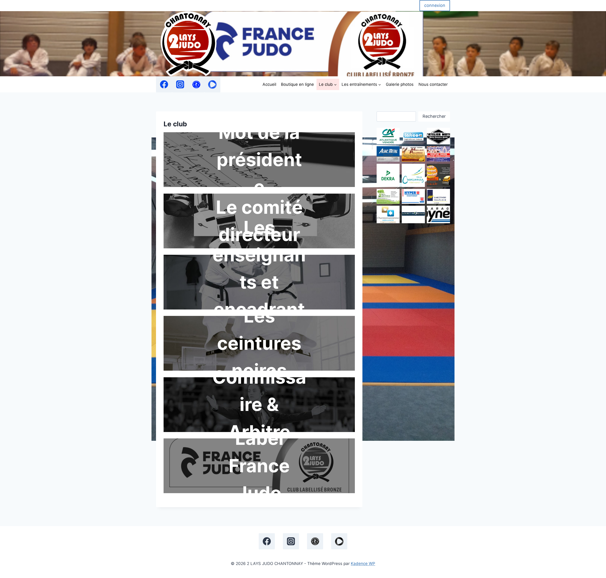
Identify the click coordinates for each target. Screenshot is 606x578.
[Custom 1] (196, 84)
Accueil (269, 84)
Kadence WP (363, 563)
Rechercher (434, 116)
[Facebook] (164, 84)
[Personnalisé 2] (212, 84)
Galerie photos (400, 84)
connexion (434, 5)
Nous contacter (433, 84)
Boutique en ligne (297, 84)
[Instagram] (180, 84)
